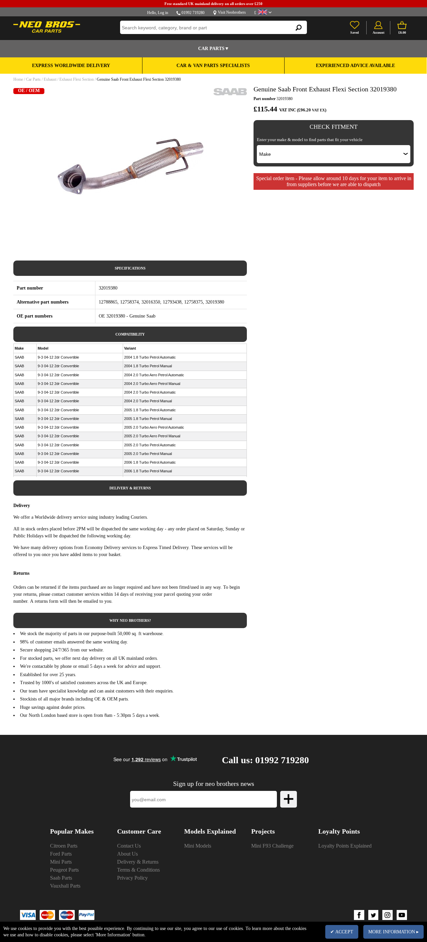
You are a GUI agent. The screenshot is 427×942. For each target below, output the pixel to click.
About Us (127, 854)
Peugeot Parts (64, 870)
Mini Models (197, 846)
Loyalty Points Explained (345, 846)
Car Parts (33, 79)
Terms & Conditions (138, 870)
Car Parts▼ (213, 48)
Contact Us (129, 846)
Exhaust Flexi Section (76, 79)
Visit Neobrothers (232, 12)
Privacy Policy (132, 878)
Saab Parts (61, 878)
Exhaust (50, 79)
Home (18, 79)
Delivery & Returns (137, 862)
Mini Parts (61, 862)
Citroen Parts (63, 846)
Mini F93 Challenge (272, 846)
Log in (163, 12)
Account (378, 32)
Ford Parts (61, 854)
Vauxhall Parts (65, 886)
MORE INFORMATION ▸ (393, 931)
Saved (354, 32)
